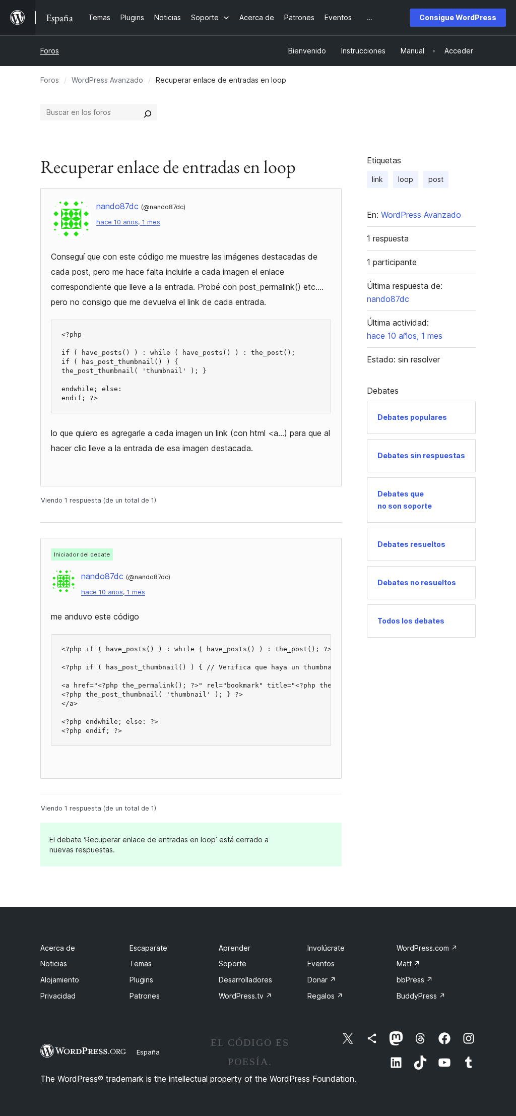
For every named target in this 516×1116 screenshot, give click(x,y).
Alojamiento (59, 979)
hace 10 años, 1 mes (128, 222)
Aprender (234, 948)
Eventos (321, 963)
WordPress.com (427, 948)
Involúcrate (326, 948)
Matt (408, 963)
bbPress (415, 979)
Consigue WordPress (457, 17)
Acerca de (57, 948)
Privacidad (58, 995)
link (377, 179)
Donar (321, 979)
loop (405, 179)
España (148, 1052)
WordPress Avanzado (107, 80)
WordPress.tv (245, 995)
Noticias (53, 963)
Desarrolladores (245, 979)
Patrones (145, 995)
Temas (141, 963)
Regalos (325, 995)
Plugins (141, 979)
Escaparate (148, 948)
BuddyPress (421, 995)
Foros (49, 50)
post (435, 179)
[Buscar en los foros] (147, 112)
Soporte (232, 963)
